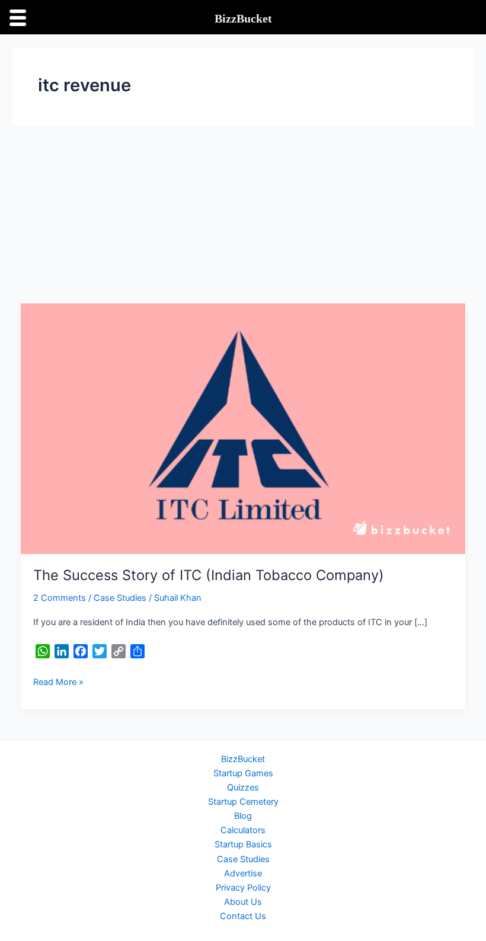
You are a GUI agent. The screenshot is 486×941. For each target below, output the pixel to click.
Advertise (243, 873)
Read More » (58, 681)
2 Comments (59, 598)
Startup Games (243, 773)
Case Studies (120, 598)
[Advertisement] (243, 214)
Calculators (243, 830)
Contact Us (243, 916)
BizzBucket (243, 759)
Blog (243, 816)
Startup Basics (243, 844)
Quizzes (243, 787)
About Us (243, 902)
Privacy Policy (243, 887)
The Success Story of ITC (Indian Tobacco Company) (208, 575)
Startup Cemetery (243, 801)
